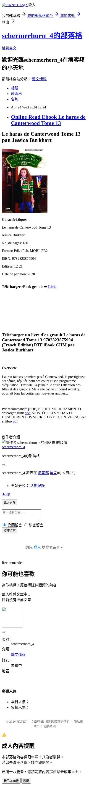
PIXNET (21, 721)
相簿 (14, 88)
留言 (53, 473)
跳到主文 (9, 48)
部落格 (16, 94)
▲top (6, 494)
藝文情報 (39, 79)
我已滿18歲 (11, 781)
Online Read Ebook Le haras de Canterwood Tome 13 (48, 120)
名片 (14, 99)
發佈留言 (10, 530)
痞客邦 (43, 473)
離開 (26, 781)
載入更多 (10, 502)
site (27, 413)
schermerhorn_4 (13, 447)
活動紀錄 (37, 486)
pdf (15, 421)
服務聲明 (50, 726)
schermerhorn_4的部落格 (42, 35)
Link (52, 287)
